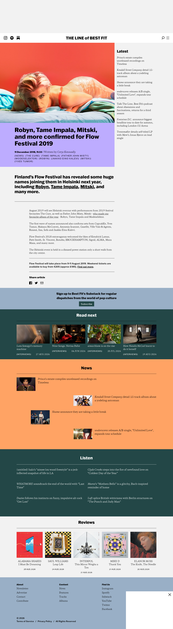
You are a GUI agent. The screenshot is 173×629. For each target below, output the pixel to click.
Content (63, 584)
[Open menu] (167, 38)
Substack (107, 597)
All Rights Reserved (66, 621)
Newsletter (22, 588)
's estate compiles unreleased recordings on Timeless (130, 61)
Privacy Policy (45, 621)
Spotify (106, 592)
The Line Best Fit (86, 38)
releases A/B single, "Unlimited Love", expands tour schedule (134, 95)
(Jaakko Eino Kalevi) (65, 159)
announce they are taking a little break (134, 84)
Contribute (22, 601)
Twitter (106, 605)
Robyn (42, 186)
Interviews (23, 354)
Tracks (63, 597)
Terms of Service (25, 621)
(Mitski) (85, 159)
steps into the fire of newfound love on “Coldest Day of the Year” (118, 471)
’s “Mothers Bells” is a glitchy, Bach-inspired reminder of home (118, 485)
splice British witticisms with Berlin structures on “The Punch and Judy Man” (120, 500)
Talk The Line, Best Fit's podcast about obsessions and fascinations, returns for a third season (135, 108)
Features (63, 592)
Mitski (87, 186)
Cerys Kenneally (66, 152)
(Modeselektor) (26, 159)
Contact (21, 597)
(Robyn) (44, 159)
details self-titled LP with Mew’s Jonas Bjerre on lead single (134, 135)
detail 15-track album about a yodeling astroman (135, 73)
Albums (63, 601)
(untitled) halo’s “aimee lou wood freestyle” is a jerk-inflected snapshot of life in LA (47, 471)
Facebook (107, 609)
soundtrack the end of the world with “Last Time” (50, 485)
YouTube (107, 601)
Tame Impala (64, 186)
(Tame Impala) (50, 156)
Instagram (107, 588)
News (19, 155)
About (20, 584)
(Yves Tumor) (24, 161)
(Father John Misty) (75, 156)
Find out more (85, 266)
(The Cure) (32, 156)
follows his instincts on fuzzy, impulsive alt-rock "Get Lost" (49, 500)
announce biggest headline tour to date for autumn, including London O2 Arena (135, 123)
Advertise (22, 592)
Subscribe (86, 303)
